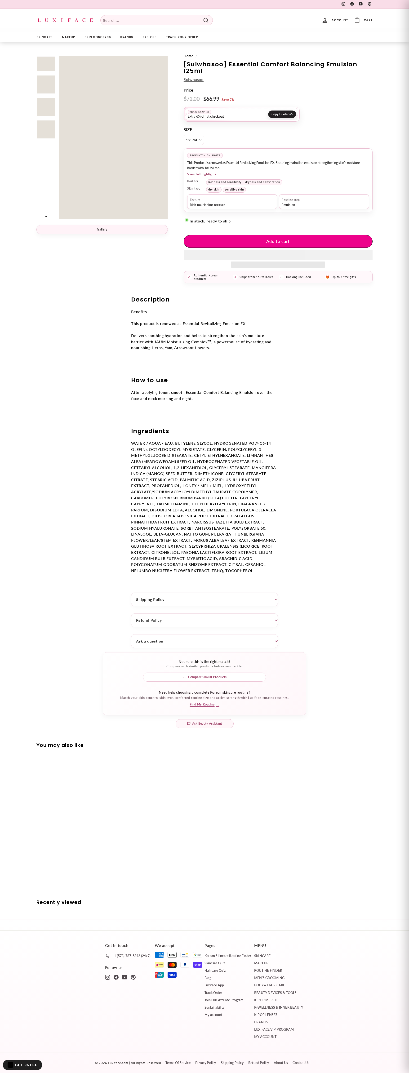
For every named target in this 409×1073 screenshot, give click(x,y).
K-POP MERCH (265, 1000)
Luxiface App (214, 985)
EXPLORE (149, 37)
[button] (278, 255)
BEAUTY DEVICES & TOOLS (275, 993)
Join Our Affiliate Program (223, 1000)
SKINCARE (44, 37)
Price (188, 90)
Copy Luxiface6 (282, 114)
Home (188, 56)
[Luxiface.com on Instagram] (107, 977)
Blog (207, 978)
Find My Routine (204, 704)
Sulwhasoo (194, 79)
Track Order (213, 993)
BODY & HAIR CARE (269, 985)
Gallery (102, 229)
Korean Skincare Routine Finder (227, 956)
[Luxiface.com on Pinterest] (133, 977)
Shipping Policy (150, 599)
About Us (281, 1063)
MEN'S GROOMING (269, 978)
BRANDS (126, 37)
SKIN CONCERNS (97, 37)
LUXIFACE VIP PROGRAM (274, 1029)
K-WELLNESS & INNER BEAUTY (278, 1007)
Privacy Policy (205, 1063)
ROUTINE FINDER (268, 970)
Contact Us (301, 1063)
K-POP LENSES (266, 1015)
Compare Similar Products (207, 677)
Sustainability (214, 1007)
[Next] (45, 215)
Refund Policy (149, 620)
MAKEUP (68, 37)
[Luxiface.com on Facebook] (116, 977)
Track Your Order (182, 37)
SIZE (188, 129)
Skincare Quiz (214, 963)
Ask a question (149, 641)
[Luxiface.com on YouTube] (124, 977)
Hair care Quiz (215, 970)
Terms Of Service (177, 1063)
